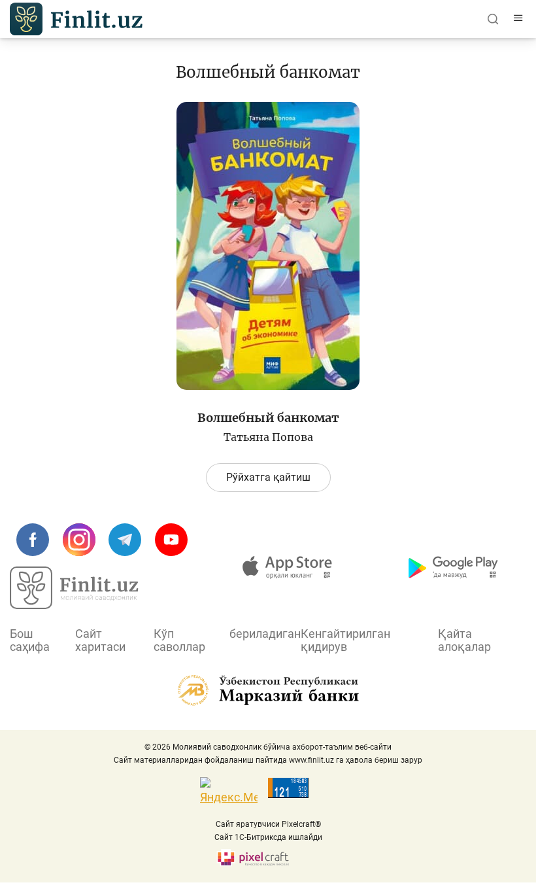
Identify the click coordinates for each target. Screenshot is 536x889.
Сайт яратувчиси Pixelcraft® (268, 824)
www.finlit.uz (311, 760)
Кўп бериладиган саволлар (227, 640)
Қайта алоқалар (464, 640)
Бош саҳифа (30, 640)
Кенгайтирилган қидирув (345, 640)
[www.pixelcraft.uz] (268, 858)
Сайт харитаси (100, 640)
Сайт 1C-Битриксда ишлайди (268, 837)
